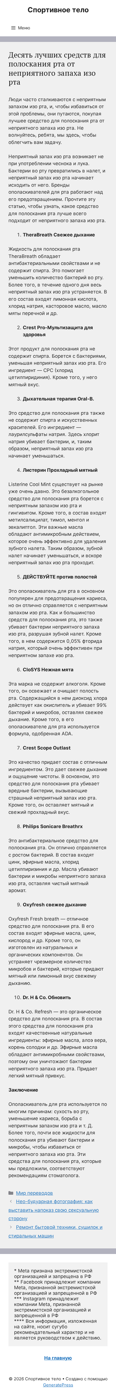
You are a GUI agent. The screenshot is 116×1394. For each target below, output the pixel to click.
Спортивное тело (58, 10)
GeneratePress (58, 1385)
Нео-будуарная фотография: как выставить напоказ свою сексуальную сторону (53, 1210)
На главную (58, 1358)
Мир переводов (34, 1193)
